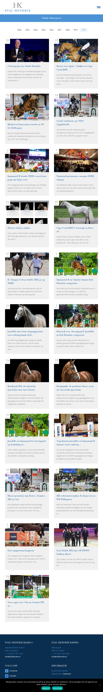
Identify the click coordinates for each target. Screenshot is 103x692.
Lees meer (57, 688)
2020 (68, 30)
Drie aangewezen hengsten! (21, 550)
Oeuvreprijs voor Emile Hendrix (24, 66)
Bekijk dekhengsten (51, 18)
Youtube (12, 676)
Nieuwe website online (19, 228)
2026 (19, 30)
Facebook (13, 671)
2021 (60, 30)
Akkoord (46, 688)
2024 (35, 30)
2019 (76, 30)
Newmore (67, 674)
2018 (84, 30)
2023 (43, 30)
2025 (27, 30)
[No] (100, 685)
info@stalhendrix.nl (12, 656)
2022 (51, 30)
